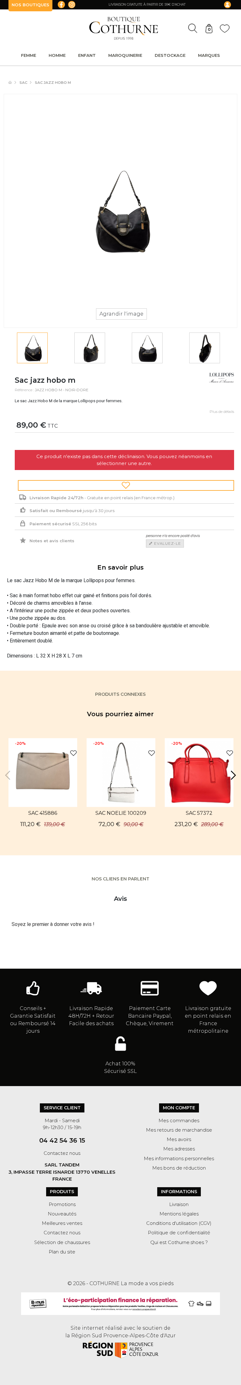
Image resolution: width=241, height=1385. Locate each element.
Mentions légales (179, 1214)
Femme (28, 55)
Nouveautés (62, 1214)
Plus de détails (222, 411)
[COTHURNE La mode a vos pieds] (123, 28)
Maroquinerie (125, 55)
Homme (57, 55)
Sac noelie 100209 (120, 813)
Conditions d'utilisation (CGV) (179, 1223)
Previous (8, 775)
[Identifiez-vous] (223, 4)
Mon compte (179, 1108)
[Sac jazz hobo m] (32, 348)
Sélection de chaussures (62, 1242)
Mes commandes (178, 1120)
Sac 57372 (199, 813)
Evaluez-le (167, 543)
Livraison (179, 1204)
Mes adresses (179, 1149)
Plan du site (62, 1252)
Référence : (24, 390)
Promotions (62, 1204)
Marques (209, 55)
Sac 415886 (42, 813)
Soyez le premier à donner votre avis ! (53, 924)
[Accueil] (13, 82)
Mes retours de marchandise (179, 1130)
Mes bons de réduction (179, 1168)
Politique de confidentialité (179, 1233)
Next (232, 775)
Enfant (87, 55)
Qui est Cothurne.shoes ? (179, 1242)
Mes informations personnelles (179, 1158)
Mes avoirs (179, 1139)
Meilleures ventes (62, 1223)
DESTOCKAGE (170, 55)
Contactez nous (62, 1153)
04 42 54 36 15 (62, 1140)
